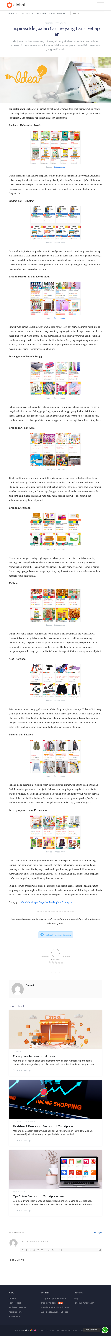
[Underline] (30, 1250)
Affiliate (12, 1298)
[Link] (53, 1250)
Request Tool (15, 1303)
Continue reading (22, 1070)
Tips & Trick (13, 13)
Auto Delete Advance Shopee (54, 1312)
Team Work (41, 13)
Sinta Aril (30, 985)
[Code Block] (49, 1250)
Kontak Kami (14, 1316)
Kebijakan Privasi (16, 1312)
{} (57, 1250)
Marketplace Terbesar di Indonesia (34, 1056)
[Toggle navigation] (100, 5)
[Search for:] (87, 13)
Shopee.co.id (59, 167)
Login (99, 1232)
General (49, 23)
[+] (60, 1250)
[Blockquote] (45, 1250)
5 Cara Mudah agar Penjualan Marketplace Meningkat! (46, 902)
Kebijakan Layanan (17, 1307)
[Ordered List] (38, 1250)
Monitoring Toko (51, 1303)
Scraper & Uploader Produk (53, 1298)
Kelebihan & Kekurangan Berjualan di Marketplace (43, 1126)
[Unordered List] (42, 1250)
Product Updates (57, 13)
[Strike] (34, 1250)
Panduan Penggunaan (84, 1303)
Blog (76, 1298)
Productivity (27, 13)
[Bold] (23, 1250)
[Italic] (26, 1250)
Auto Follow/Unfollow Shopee (55, 1307)
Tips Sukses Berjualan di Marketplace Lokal (39, 1196)
